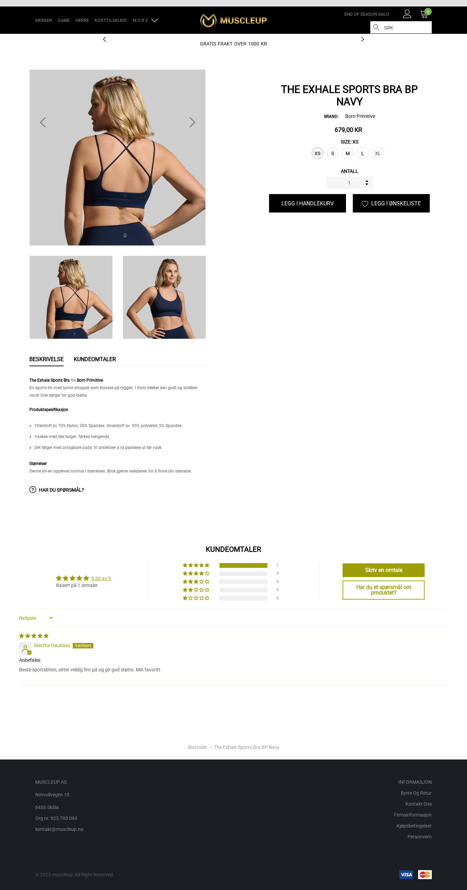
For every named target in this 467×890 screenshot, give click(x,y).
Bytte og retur (416, 793)
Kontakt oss (418, 804)
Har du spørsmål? (61, 490)
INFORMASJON (415, 782)
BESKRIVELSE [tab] (46, 359)
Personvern (420, 836)
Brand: (331, 116)
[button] (196, 565)
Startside (197, 747)
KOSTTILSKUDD (111, 20)
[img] (34, 636)
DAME (64, 20)
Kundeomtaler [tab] (95, 359)
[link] (407, 14)
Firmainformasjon (413, 815)
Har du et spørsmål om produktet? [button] (383, 590)
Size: (349, 142)
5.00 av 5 (101, 578)
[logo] (233, 20)
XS (317, 153)
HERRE (82, 20)
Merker (43, 20)
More (142, 20)
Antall (349, 171)
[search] (376, 27)
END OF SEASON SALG (366, 14)
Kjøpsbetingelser (414, 826)
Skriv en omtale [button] (383, 570)
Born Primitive (360, 116)
